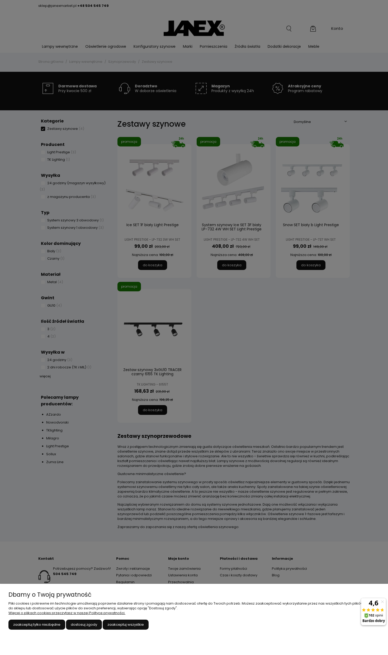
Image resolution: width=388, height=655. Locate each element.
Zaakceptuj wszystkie (125, 624)
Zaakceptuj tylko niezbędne (36, 624)
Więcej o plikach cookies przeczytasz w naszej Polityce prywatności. (66, 612)
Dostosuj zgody (84, 624)
